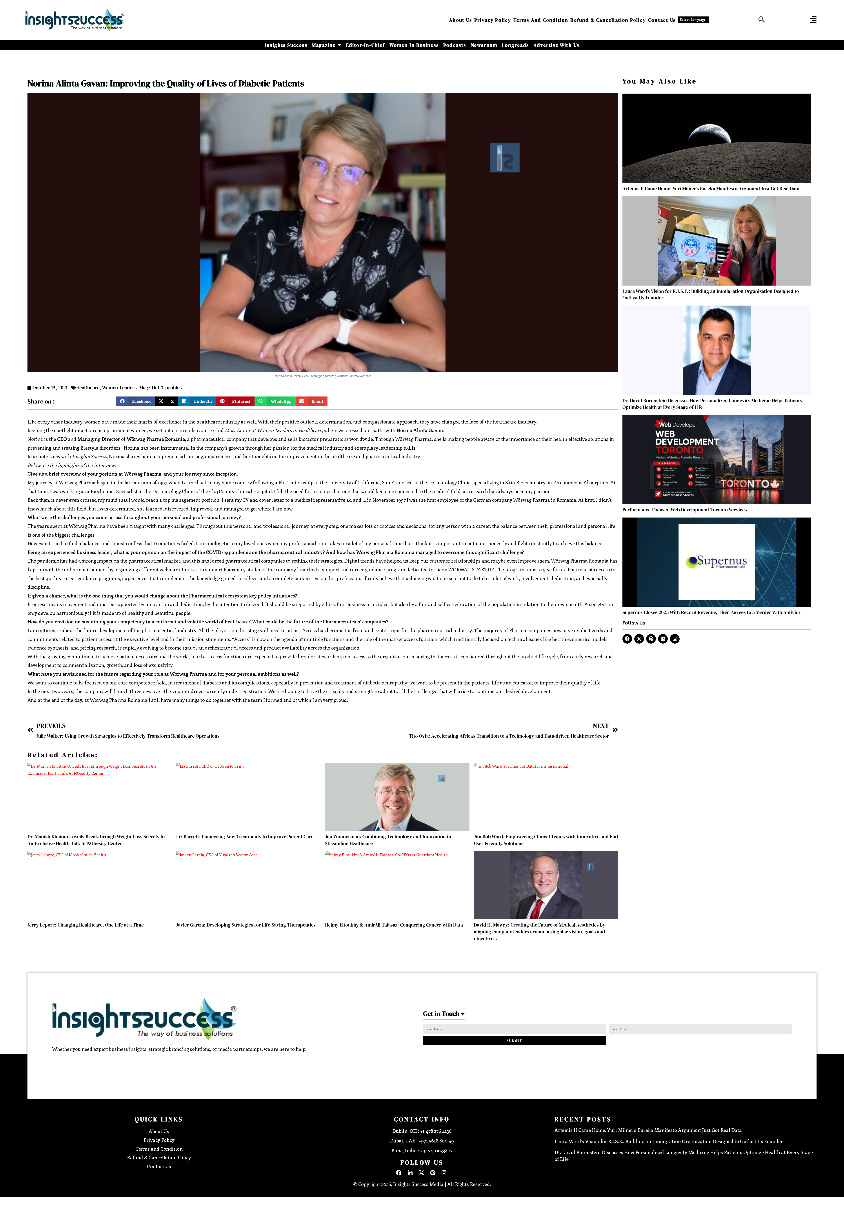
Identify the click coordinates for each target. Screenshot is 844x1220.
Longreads (515, 45)
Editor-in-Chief (365, 45)
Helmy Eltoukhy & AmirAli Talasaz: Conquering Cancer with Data (394, 924)
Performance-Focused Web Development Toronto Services (684, 509)
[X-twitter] (639, 639)
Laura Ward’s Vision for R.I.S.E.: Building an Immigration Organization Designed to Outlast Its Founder (669, 1141)
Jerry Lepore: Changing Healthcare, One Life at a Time (85, 924)
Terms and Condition (540, 20)
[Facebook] (627, 639)
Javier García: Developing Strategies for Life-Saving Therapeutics (246, 924)
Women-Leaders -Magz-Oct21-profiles (142, 387)
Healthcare (88, 387)
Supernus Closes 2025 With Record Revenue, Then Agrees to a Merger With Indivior (711, 612)
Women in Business (414, 45)
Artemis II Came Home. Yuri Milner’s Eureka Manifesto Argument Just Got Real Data (710, 188)
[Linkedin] (663, 639)
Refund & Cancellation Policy (608, 20)
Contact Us (662, 20)
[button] (760, 20)
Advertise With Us (556, 45)
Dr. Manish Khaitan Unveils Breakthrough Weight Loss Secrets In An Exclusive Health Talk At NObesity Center (96, 840)
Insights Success (286, 45)
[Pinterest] (651, 639)
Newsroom (484, 45)
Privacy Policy (492, 20)
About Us (460, 20)
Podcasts (454, 45)
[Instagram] (675, 639)
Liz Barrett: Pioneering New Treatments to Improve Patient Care (244, 836)
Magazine (324, 45)
